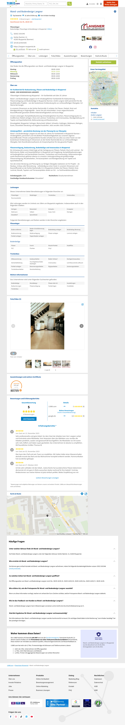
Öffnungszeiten (18, 56)
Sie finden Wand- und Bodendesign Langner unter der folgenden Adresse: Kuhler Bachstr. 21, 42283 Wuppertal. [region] (45, 554)
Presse (10, 690)
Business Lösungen (43, 690)
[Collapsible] (114, 548)
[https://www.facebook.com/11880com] (10, 716)
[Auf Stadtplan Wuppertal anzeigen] (86, 493)
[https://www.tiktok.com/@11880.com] (21, 716)
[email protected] (14, 569)
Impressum (98, 679)
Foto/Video (55, 56)
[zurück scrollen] (8, 56)
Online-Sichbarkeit (42, 679)
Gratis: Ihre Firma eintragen (111, 3)
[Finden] (69, 4)
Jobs (10, 686)
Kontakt (71, 686)
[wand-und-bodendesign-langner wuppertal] (28, 364)
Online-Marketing (42, 686)
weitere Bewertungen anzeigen (47, 478)
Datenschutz (98, 682)
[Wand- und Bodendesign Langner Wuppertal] (82, 304)
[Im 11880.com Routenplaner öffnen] (82, 493)
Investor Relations (14, 682)
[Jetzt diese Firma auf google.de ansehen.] (64, 416)
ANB (96, 690)
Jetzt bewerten (29, 419)
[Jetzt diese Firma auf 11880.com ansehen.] (64, 406)
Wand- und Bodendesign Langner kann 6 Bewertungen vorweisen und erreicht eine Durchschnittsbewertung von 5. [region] (46, 606)
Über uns (31, 56)
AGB (96, 686)
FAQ (70, 690)
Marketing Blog (74, 679)
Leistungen (43, 56)
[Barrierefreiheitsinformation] (98, 3)
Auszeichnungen (70, 56)
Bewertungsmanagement (45, 682)
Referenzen (73, 682)
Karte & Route (101, 56)
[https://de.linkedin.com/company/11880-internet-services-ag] (26, 716)
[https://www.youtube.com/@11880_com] (32, 716)
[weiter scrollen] (116, 56)
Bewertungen (86, 56)
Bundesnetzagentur (52, 638)
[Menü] (102, 3)
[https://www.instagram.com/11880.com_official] (16, 716)
